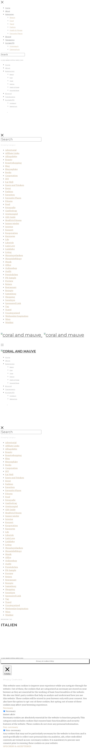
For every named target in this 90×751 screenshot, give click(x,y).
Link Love (10, 246)
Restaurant (10, 287)
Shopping (10, 297)
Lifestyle (9, 242)
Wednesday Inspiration (16, 316)
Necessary (10, 711)
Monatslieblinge (13, 258)
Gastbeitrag (11, 210)
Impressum (14, 46)
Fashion (13, 27)
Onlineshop (11, 268)
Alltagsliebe (11, 156)
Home (7, 8)
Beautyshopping (13, 163)
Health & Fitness (16, 30)
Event (8, 188)
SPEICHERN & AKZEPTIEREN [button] (17, 746)
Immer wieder (12, 223)
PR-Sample (10, 278)
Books (8, 172)
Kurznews (10, 236)
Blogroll (8, 37)
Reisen (8, 284)
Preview (9, 281)
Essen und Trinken (14, 185)
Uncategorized (12, 313)
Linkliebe (10, 249)
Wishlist (9, 322)
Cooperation (11, 175)
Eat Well (9, 182)
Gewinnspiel (11, 214)
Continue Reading (14, 651)
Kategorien (9, 14)
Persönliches (11, 274)
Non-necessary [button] (10, 727)
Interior (9, 226)
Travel (12, 24)
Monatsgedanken (14, 255)
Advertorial (10, 150)
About (7, 11)
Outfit (8, 271)
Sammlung (10, 293)
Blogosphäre (11, 169)
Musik (8, 262)
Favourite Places (16, 34)
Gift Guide (10, 217)
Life (7, 239)
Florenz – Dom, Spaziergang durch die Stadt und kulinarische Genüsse (47, 631)
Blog (7, 166)
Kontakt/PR (9, 43)
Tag (7, 306)
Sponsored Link (13, 303)
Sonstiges (10, 300)
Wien (7, 319)
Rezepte (9, 290)
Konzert (9, 230)
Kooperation (11, 233)
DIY (7, 179)
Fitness (9, 201)
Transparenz (9, 40)
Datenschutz (15, 50)
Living (8, 252)
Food (12, 21)
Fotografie (10, 207)
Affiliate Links (12, 153)
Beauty (12, 18)
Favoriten (10, 195)
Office (8, 265)
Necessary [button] (8, 708)
